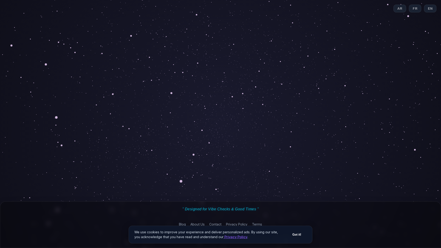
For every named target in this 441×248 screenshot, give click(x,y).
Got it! (296, 234)
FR (415, 8)
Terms (257, 224)
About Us (197, 224)
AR (399, 8)
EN (430, 8)
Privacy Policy (236, 224)
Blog (182, 224)
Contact (215, 224)
